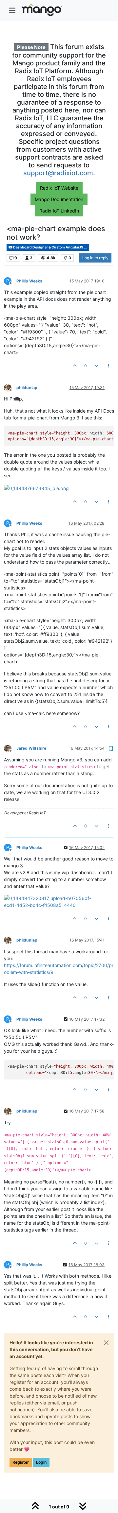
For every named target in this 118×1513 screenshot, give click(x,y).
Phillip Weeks (29, 281)
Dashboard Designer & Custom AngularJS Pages (50, 247)
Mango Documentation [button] (59, 199)
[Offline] (10, 387)
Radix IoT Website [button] (59, 188)
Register (20, 1462)
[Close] (106, 1343)
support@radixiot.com (58, 173)
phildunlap (26, 387)
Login (41, 1462)
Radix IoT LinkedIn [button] (59, 210)
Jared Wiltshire (31, 748)
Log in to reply (95, 257)
